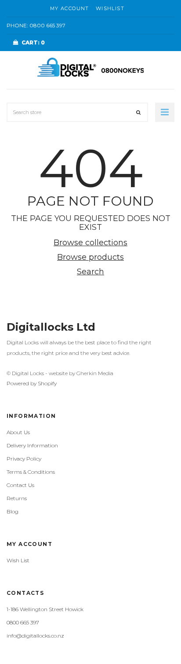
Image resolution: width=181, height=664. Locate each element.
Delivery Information (32, 445)
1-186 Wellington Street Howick (45, 609)
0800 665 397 (47, 25)
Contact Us (20, 485)
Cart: (33, 42)
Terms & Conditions (31, 471)
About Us (18, 432)
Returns (17, 498)
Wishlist (110, 8)
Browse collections (90, 242)
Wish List (18, 560)
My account (69, 8)
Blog (12, 511)
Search (90, 272)
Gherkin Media (94, 373)
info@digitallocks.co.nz (35, 635)
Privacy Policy (24, 458)
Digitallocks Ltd (51, 327)
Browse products (90, 257)
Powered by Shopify (32, 383)
